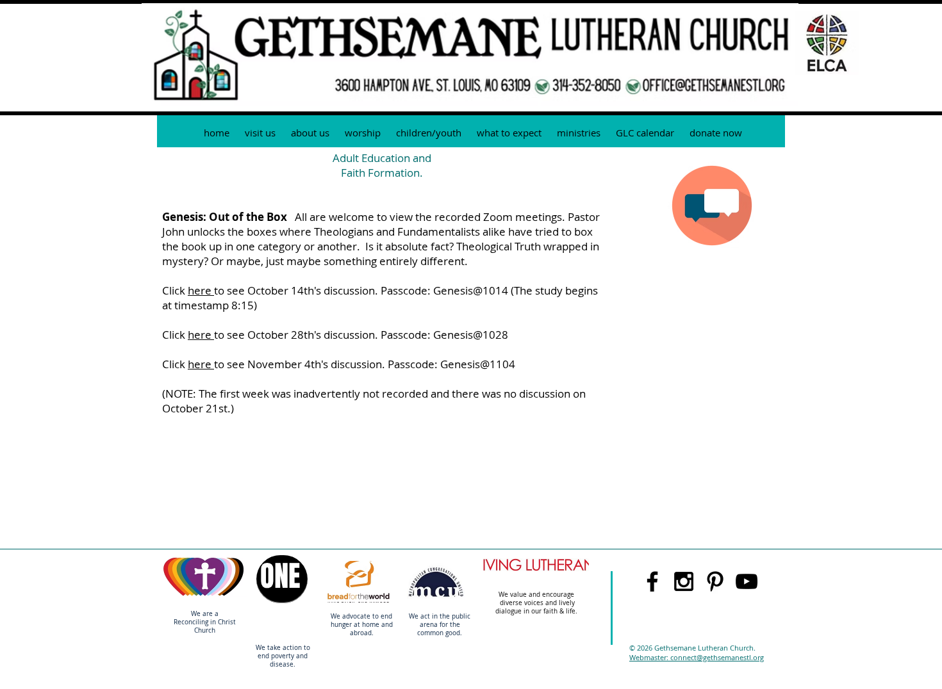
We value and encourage (537, 594)
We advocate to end (361, 616)
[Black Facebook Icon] (652, 581)
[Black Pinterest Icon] (715, 581)
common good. (439, 633)
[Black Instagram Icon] (683, 581)
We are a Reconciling (196, 618)
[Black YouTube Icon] (746, 581)
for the (450, 624)
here (201, 290)
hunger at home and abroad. (362, 628)
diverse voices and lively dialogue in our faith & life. (537, 607)
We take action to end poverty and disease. (283, 656)
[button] (578, 133)
